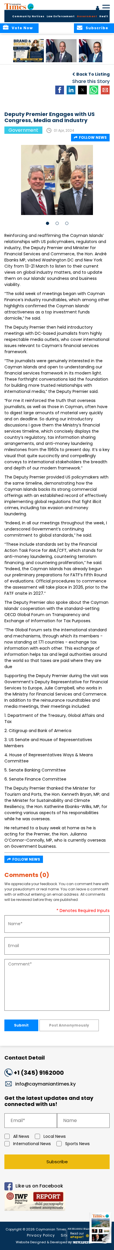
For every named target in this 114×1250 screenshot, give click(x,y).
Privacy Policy (41, 1235)
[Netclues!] (81, 1241)
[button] (28, 50)
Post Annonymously (69, 1025)
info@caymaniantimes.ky (45, 1084)
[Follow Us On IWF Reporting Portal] (57, 1201)
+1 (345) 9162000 (39, 1073)
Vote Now (22, 27)
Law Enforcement (61, 16)
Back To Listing (93, 74)
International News (32, 1144)
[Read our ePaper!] (101, 1243)
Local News (55, 1136)
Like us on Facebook (39, 1186)
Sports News (77, 1144)
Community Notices (28, 16)
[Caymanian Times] (19, 6)
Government (87, 16)
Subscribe (57, 1162)
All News (21, 1136)
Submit (21, 1025)
